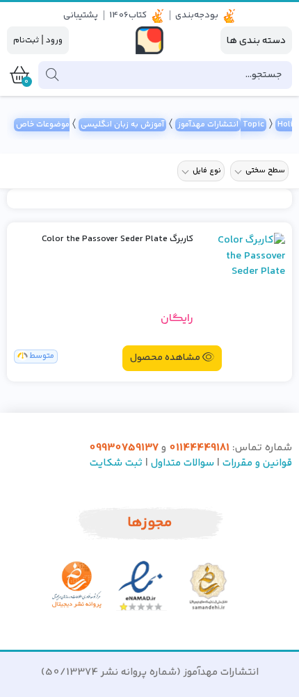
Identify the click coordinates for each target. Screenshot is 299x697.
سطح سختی (265, 171)
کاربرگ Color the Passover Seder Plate (117, 239)
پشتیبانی (80, 15)
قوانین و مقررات (257, 463)
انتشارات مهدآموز (208, 124)
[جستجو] (52, 75)
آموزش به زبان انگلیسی (122, 124)
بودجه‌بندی (196, 15)
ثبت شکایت (116, 463)
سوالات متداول (182, 463)
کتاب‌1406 (128, 15)
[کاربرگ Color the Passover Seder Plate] (244, 285)
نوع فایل (207, 171)
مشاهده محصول (165, 358)
